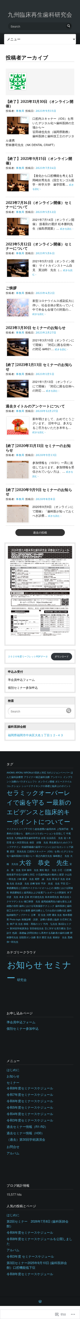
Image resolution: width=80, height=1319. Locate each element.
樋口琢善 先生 (32, 901)
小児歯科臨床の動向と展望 (50, 874)
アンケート (56, 777)
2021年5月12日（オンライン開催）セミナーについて (39, 246)
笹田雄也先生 (37, 928)
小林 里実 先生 (25, 879)
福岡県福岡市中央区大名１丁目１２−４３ (35, 735)
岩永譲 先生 (22, 883)
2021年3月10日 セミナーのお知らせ (36, 327)
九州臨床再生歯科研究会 (40, 14)
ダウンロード (62, 656)
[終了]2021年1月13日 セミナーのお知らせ (39, 366)
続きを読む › (66, 228)
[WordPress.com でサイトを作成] (40, 1301)
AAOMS (11, 772)
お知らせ (25, 964)
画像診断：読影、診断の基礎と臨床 (40, 919)
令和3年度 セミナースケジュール (30, 1256)
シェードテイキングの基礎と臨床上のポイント (46, 786)
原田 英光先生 (18, 851)
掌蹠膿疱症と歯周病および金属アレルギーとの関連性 (38, 892)
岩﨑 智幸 (35, 883)
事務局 (20, 110)
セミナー (13, 1082)
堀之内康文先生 (44, 855)
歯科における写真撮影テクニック (36, 905)
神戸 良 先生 (16, 923)
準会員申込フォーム (21, 679)
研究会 (22, 979)
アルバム (13, 1153)
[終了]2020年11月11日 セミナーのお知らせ (38, 447)
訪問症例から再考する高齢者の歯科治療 (48, 932)
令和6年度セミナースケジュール (30, 1101)
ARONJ (19, 772)
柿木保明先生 (52, 897)
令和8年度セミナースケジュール (30, 1088)
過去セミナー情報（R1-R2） (27, 1126)
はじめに (13, 1069)
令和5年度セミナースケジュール (30, 1107)
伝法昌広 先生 (55, 837)
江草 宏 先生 (38, 914)
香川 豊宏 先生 (44, 937)
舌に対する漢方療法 (55, 928)
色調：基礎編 (19, 932)
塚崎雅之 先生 (61, 855)
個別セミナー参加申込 (23, 687)
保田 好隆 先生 (38, 842)
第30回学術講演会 (19, 928)
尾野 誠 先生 (43, 879)
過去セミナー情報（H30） (25, 1133)
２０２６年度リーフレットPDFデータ (28, 656)
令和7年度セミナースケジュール (30, 1094)
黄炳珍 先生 (60, 937)
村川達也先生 (37, 897)
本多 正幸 (24, 897)
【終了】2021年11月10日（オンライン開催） (39, 103)
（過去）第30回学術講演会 (26, 1139)
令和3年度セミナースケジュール (30, 1120)
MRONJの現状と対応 (35, 772)
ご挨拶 (11, 288)
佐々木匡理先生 (20, 842)
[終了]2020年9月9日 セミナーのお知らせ (39, 491)
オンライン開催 (46, 781)
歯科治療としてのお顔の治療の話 (48, 910)
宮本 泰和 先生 (30, 870)
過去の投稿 (40, 532)
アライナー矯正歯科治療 (37, 777)
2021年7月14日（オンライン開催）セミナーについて (39, 204)
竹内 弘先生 (50, 923)
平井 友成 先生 (50, 883)
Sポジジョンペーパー (58, 772)
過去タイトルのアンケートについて (35, 406)
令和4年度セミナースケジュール (30, 1113)
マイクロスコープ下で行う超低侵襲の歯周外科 (31, 829)
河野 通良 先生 (54, 914)
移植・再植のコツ (33, 923)
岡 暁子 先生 (58, 879)
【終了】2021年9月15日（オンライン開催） (39, 160)
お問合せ (13, 1146)
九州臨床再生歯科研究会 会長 (30, 837)
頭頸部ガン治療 (27, 937)
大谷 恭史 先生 (44, 862)
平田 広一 (66, 883)
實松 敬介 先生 (48, 870)
